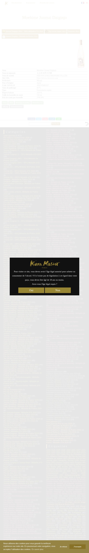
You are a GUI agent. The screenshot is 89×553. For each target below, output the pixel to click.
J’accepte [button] (77, 547)
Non (57, 290)
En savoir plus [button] (37, 549)
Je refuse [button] (63, 547)
